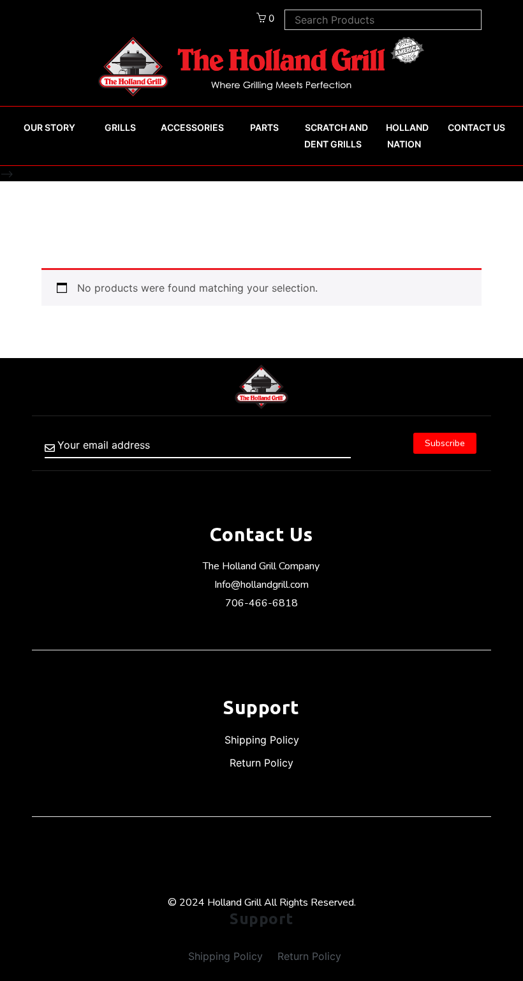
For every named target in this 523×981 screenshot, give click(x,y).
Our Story (49, 127)
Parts (264, 127)
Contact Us (476, 127)
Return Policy (261, 762)
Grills (120, 127)
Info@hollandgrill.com (261, 585)
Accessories (192, 127)
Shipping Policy (262, 739)
